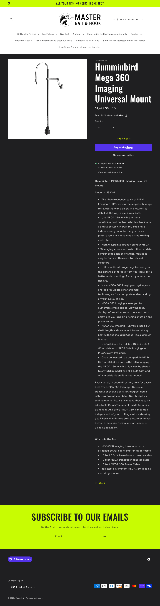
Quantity (99, 121)
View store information (110, 172)
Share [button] (102, 483)
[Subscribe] (104, 536)
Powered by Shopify (34, 598)
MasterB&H (20, 598)
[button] (11, 19)
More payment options (123, 155)
